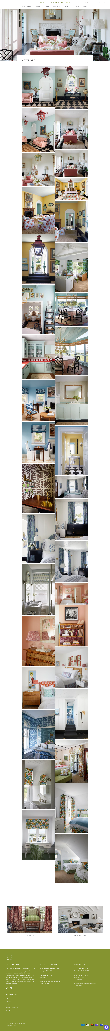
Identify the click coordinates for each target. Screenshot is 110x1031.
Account (85, 2)
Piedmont (30, 936)
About (8, 998)
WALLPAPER (57, 6)
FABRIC (46, 6)
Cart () (103, 2)
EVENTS (85, 6)
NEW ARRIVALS (27, 6)
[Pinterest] (11, 988)
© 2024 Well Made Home (16, 1023)
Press (7, 1004)
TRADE (67, 6)
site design (11, 1025)
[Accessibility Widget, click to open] (106, 1027)
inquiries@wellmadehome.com (51, 981)
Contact (8, 1001)
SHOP (38, 6)
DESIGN (76, 6)
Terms (8, 1010)
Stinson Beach (80, 936)
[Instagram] (6, 988)
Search (94, 2)
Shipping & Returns (12, 1007)
